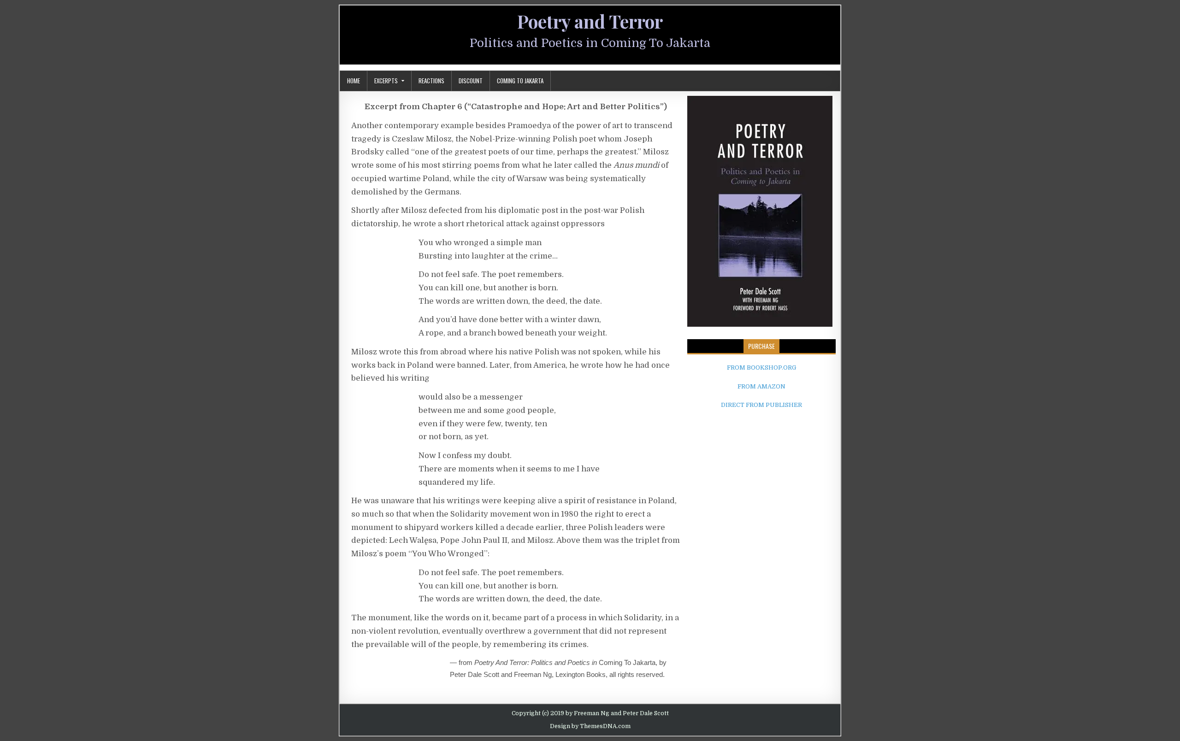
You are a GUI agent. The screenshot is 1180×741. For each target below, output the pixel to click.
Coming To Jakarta (520, 80)
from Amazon (761, 386)
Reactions (431, 80)
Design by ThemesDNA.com (590, 726)
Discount (471, 80)
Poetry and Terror (590, 21)
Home (353, 80)
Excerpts (386, 80)
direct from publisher (761, 404)
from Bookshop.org (761, 367)
